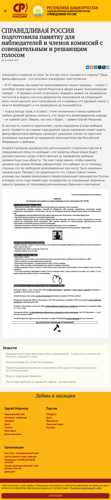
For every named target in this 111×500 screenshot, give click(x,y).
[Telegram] (108, 67)
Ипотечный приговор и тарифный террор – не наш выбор (39, 382)
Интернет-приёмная (15, 417)
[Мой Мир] (95, 67)
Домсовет (9, 471)
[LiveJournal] (104, 67)
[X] (99, 67)
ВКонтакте (10, 431)
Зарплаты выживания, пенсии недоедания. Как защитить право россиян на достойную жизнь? (50, 369)
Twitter (8, 427)
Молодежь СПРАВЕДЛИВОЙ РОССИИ (19, 461)
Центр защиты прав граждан (20, 456)
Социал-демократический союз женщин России (21, 467)
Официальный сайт (14, 414)
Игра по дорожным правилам (22, 376)
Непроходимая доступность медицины (28, 363)
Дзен (7, 424)
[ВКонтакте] (87, 67)
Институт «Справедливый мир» (21, 453)
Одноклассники (12, 434)
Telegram (9, 421)
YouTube (50, 427)
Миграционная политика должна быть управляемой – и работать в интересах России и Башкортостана (52, 355)
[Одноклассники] (91, 67)
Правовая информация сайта (86, 488)
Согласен (55, 496)
